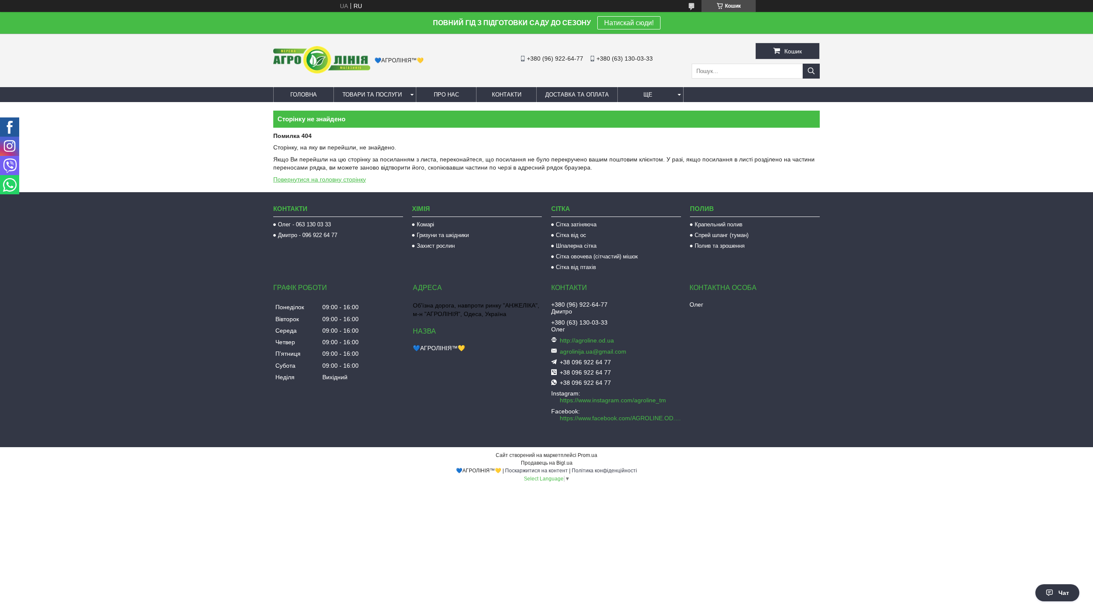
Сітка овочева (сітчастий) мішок (597, 256)
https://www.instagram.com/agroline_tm (613, 400)
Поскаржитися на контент (536, 471)
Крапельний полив (718, 224)
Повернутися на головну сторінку (319, 179)
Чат (1063, 592)
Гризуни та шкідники (443, 235)
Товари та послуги (372, 94)
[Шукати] (811, 71)
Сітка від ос (571, 235)
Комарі (425, 224)
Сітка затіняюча (576, 224)
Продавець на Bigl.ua (547, 463)
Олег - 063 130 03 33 (304, 224)
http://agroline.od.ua (587, 340)
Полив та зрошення (720, 246)
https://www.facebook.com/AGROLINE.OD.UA (621, 418)
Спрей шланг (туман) (721, 235)
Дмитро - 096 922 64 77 (307, 235)
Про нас (446, 94)
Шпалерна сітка (576, 246)
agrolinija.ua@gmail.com (593, 351)
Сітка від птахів (576, 267)
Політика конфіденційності (604, 471)
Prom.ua (587, 455)
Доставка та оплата (577, 94)
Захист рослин (436, 246)
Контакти (506, 94)
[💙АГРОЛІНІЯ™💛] (321, 71)
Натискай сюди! (629, 22)
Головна (303, 94)
